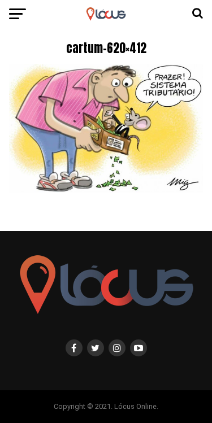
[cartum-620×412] (106, 189)
